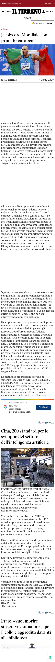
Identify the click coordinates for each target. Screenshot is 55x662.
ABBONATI (47, 4)
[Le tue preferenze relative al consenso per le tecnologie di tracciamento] (50, 657)
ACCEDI (49, 12)
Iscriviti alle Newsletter (11, 4)
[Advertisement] (22, 103)
